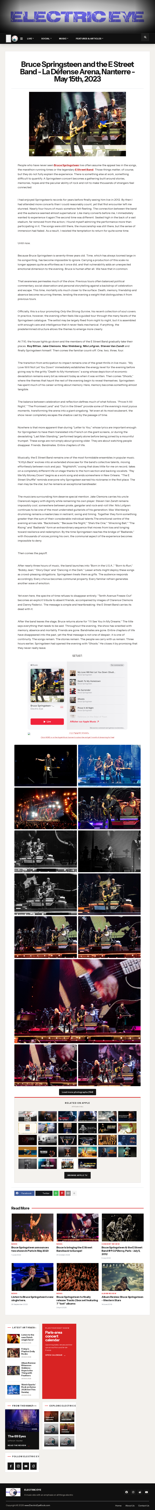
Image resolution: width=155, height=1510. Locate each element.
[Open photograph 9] (45, 937)
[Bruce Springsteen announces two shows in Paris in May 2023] (32, 1227)
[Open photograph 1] (45, 765)
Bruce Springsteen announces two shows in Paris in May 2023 (30, 1249)
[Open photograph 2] (109, 765)
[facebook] (126, 1492)
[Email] (68, 1193)
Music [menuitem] (62, 38)
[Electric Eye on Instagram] (18, 1466)
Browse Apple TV (78, 1175)
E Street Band (84, 169)
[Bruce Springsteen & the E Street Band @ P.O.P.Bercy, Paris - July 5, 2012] (123, 1227)
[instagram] (133, 1492)
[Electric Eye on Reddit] (33, 1466)
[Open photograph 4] (109, 808)
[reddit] (139, 1492)
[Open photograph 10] (109, 937)
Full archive (30, 1406)
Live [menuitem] (29, 38)
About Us (129, 1505)
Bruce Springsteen (66, 165)
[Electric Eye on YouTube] (26, 1466)
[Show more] (74, 1193)
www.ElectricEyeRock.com (37, 1505)
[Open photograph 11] (77, 1001)
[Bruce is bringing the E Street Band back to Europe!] (77, 1227)
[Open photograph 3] (45, 808)
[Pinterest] (62, 1193)
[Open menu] (8, 39)
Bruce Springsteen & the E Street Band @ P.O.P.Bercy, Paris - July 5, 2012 (122, 1251)
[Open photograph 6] (109, 851)
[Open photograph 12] (45, 1065)
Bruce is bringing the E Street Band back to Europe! (74, 1249)
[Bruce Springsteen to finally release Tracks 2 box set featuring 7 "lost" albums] (77, 1277)
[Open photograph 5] (45, 851)
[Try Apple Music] (77, 733)
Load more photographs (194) (77, 1092)
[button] (22, 39)
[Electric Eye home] (14, 38)
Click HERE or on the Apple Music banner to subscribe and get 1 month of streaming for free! (77, 737)
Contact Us (143, 1505)
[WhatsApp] (56, 1193)
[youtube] (146, 1492)
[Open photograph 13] (109, 1065)
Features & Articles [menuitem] (88, 38)
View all (32, 1328)
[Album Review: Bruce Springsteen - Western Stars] (123, 1277)
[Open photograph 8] (109, 894)
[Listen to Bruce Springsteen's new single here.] (32, 1277)
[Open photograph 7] (45, 894)
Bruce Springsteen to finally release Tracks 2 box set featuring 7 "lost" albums (77, 1300)
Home (118, 1505)
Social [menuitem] (45, 38)
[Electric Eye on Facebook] (11, 1466)
